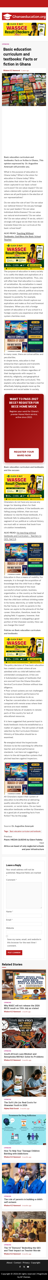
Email (9, 920)
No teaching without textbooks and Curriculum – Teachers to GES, (22, 536)
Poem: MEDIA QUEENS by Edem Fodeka (23, 838)
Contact (17, 1263)
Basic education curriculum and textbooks (25, 831)
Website (10, 928)
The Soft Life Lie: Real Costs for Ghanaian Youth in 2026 (24, 1081)
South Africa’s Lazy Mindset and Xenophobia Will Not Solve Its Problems (24, 1033)
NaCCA (12, 539)
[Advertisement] (24, 131)
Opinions (5, 44)
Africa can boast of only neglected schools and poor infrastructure (24, 846)
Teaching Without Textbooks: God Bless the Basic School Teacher (22, 236)
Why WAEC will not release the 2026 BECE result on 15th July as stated (24, 984)
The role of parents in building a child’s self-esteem (24, 1178)
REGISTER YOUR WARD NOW (24, 453)
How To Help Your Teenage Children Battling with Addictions (24, 1129)
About (9, 1263)
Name (9, 912)
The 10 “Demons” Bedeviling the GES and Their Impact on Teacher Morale (24, 1226)
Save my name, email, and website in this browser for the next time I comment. (24, 942)
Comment (11, 880)
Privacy (26, 1263)
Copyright (35, 1263)
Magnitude (42, 1274)
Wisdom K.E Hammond (11, 70)
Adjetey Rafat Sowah (11, 1108)
